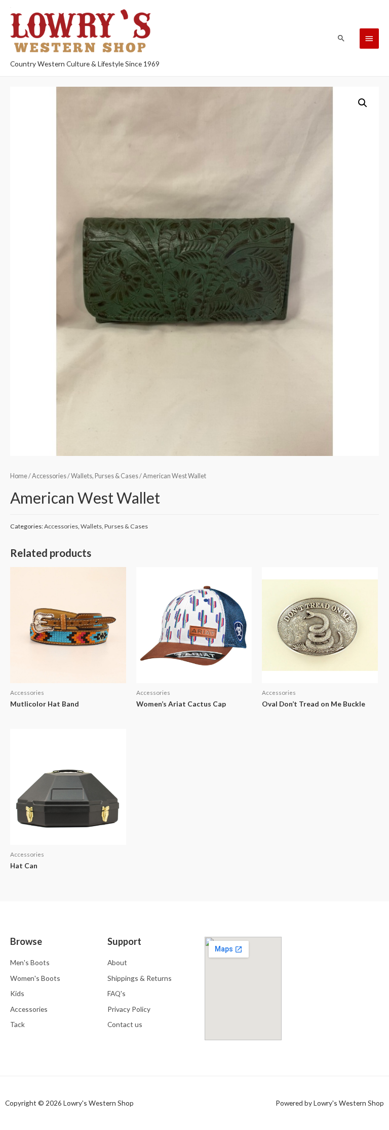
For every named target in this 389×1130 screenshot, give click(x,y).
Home (18, 476)
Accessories (49, 476)
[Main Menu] (369, 38)
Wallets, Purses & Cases (104, 476)
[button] (363, 103)
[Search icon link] (341, 38)
